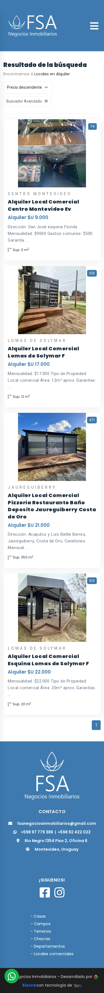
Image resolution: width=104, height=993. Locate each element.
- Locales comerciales (52, 954)
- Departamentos (48, 946)
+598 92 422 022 (74, 832)
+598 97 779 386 (37, 832)
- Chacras (40, 939)
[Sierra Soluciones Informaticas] (77, 985)
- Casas (38, 916)
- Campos (40, 924)
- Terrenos (41, 931)
